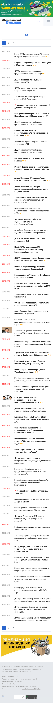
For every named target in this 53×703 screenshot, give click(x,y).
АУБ (26, 35)
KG (38, 21)
